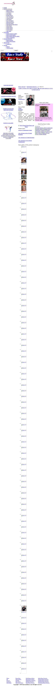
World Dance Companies (30, 680)
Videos (8, 678)
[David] (24, 270)
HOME (5, 7)
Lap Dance (8, 13)
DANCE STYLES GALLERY (8, 135)
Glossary (8, 680)
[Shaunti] (24, 593)
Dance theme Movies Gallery (13, 36)
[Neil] (24, 525)
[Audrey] (24, 213)
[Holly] (24, 315)
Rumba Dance (9, 15)
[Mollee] (24, 514)
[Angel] (48, 131)
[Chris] (24, 247)
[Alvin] (24, 168)
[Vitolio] (24, 673)
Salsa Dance (9, 26)
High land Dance (10, 22)
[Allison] (24, 162)
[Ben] (24, 224)
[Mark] (24, 480)
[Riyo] (38, 132)
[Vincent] (24, 667)
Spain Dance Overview (30, 682)
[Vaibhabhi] (24, 656)
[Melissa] (45, 132)
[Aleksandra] (24, 151)
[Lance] (24, 451)
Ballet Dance (9, 10)
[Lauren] (24, 457)
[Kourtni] (24, 446)
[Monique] (40, 129)
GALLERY (6, 32)
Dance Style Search (10, 41)
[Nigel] (24, 537)
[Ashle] (24, 190)
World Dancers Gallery (30, 678)
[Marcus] (24, 474)
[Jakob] (24, 338)
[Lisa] (24, 468)
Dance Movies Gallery (30, 679)
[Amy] (24, 173)
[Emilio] (24, 287)
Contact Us (8, 44)
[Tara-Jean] (24, 616)
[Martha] (24, 485)
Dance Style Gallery (19, 682)
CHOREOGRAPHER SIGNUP (8, 96)
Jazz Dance (8, 14)
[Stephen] (24, 605)
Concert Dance (9, 18)
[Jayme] (24, 349)
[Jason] (24, 344)
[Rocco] (24, 576)
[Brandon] (24, 236)
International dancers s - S (32, 86)
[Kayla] (48, 127)
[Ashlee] (24, 196)
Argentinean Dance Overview (43, 682)
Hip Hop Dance (10, 23)
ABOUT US (6, 42)
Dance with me (21, 86)
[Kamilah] (24, 417)
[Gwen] (24, 304)
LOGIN (5, 45)
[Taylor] (24, 622)
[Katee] (24, 429)
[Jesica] (24, 366)
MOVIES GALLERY (8, 133)
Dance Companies (10, 37)
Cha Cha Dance (10, 16)
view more (8, 31)
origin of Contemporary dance (25, 130)
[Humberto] (24, 321)
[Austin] (24, 219)
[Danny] (24, 264)
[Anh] (44, 126)
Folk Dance (9, 19)
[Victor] (24, 661)
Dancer (8, 46)
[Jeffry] (24, 361)
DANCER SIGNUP (8, 85)
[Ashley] (24, 202)
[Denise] (24, 275)
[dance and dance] (8, 5)
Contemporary (21, 99)
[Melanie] (24, 497)
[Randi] (24, 559)
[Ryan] (24, 582)
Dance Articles (18, 679)
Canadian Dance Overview (43, 680)
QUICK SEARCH (7, 39)
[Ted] (24, 627)
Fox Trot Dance (9, 20)
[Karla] (24, 423)
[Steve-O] (30, 105)
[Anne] (24, 179)
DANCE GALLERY (8, 123)
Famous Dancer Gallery (11, 33)
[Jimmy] (24, 389)
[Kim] (24, 440)
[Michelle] (24, 508)
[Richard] (24, 565)
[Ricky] (24, 571)
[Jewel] (24, 383)
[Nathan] (24, 519)
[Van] (40, 133)
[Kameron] (24, 412)
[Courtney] (40, 131)
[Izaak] (24, 327)
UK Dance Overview (30, 681)
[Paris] (24, 548)
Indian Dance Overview (42, 678)
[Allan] (24, 156)
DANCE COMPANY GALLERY (8, 137)
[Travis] (24, 644)
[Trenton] (39, 127)
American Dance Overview (43, 679)
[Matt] (24, 491)
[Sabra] (24, 588)
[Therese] (24, 639)
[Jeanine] (24, 355)
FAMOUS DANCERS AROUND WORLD (8, 109)
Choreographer (9, 48)
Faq (7, 679)
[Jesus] (24, 378)
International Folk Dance (12, 24)
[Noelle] (24, 542)
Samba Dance (9, 27)
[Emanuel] (24, 281)
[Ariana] (24, 185)
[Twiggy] (24, 650)
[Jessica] (24, 372)
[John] (24, 395)
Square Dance (9, 28)
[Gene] (24, 298)
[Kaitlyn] (24, 406)
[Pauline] (38, 128)
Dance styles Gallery (11, 35)
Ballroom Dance (10, 11)
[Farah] (24, 293)
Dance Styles (18, 681)
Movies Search (9, 40)
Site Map (17, 680)
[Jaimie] (24, 332)
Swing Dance (9, 29)
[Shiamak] (46, 128)
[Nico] (24, 531)
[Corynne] (24, 253)
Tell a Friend (9, 682)
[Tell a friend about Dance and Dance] (26, 126)
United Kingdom (20, 109)
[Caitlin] (24, 241)
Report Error (18, 678)
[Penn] (24, 554)
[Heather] (24, 310)
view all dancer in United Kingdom (26, 137)
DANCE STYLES (7, 9)
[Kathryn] (24, 434)
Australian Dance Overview (43, 681)
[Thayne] (24, 633)
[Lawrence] (24, 463)
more (41, 120)
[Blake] (24, 230)
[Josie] (24, 400)
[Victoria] (47, 129)
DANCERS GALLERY (8, 134)
